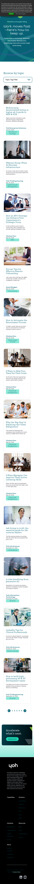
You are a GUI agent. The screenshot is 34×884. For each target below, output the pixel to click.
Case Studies (23, 834)
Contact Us (12, 739)
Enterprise (22, 808)
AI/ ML (9, 839)
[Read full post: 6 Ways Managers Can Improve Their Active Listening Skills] (17, 471)
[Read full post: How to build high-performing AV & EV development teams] (17, 672)
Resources (22, 823)
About (9, 844)
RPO (20, 811)
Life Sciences (11, 830)
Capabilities (11, 797)
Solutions (22, 797)
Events (21, 837)
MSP (20, 818)
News (20, 830)
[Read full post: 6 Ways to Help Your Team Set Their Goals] (17, 366)
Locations (10, 854)
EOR (20, 815)
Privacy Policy (16, 872)
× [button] (1, 2)
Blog (20, 827)
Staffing (21, 804)
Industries (10, 823)
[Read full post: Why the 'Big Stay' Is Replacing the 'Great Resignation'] (17, 418)
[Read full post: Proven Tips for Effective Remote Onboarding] (17, 265)
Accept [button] (11, 13)
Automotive (10, 827)
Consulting (22, 801)
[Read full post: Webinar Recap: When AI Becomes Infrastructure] (17, 158)
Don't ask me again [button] (21, 13)
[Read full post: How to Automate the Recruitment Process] (17, 316)
